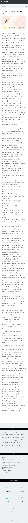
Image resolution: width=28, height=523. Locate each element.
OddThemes (14, 520)
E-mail (21, 501)
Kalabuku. (16, 519)
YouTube (7, 501)
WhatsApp (14, 511)
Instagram (7, 491)
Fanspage (21, 491)
